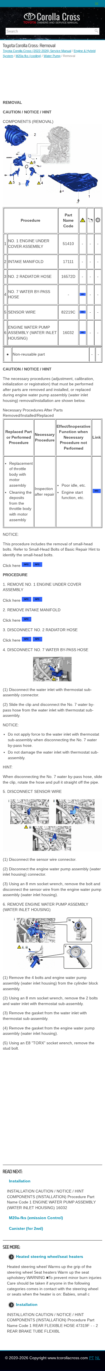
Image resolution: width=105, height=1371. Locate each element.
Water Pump (52, 56)
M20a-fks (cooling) (28, 56)
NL (97, 1358)
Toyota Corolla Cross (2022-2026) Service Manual (37, 50)
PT (91, 1358)
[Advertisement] (52, 79)
